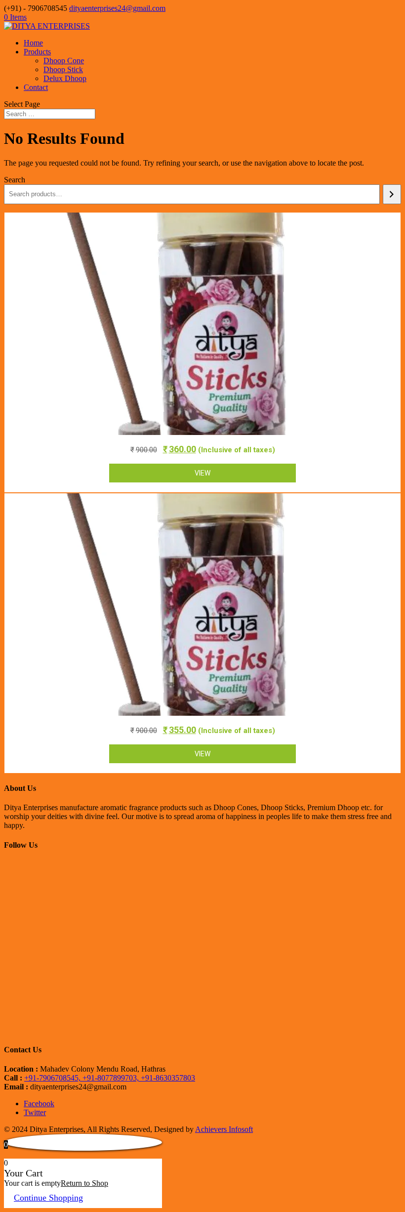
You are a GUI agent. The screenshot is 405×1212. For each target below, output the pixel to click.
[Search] (392, 194)
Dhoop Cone (63, 60)
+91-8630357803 (168, 1078)
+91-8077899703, (111, 1078)
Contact (36, 87)
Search (14, 179)
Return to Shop (84, 1183)
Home (33, 43)
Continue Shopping (48, 1198)
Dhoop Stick (63, 69)
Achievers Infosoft (224, 1129)
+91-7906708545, (53, 1078)
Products (37, 51)
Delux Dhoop (64, 78)
